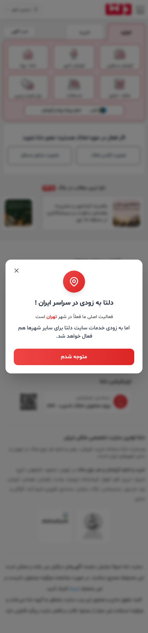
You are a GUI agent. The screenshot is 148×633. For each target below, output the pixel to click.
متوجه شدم (74, 357)
